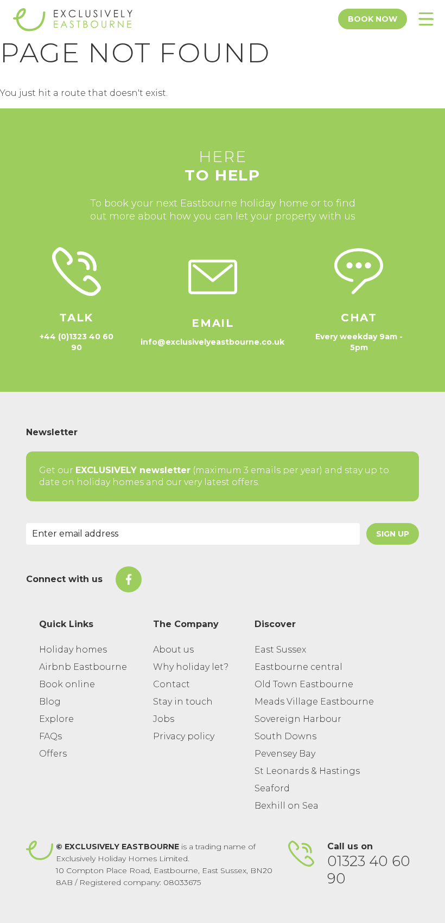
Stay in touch (183, 701)
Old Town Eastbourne (304, 684)
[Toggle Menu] (426, 19)
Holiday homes (73, 649)
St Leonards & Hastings (307, 771)
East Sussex (280, 649)
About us (173, 649)
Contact (171, 684)
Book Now (372, 19)
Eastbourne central (298, 667)
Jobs (163, 719)
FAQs (50, 736)
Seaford (272, 788)
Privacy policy (183, 736)
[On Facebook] (129, 579)
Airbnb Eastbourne (83, 667)
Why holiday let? (190, 667)
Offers (53, 753)
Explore (56, 719)
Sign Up (392, 534)
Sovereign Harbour (298, 719)
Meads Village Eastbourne (314, 701)
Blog (50, 701)
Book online (67, 684)
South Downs (285, 736)
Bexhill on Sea (287, 806)
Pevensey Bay (285, 753)
